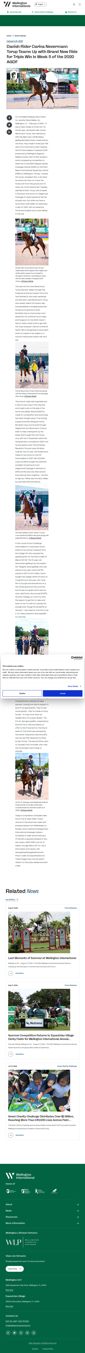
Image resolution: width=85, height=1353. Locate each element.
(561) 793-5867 (23, 1321)
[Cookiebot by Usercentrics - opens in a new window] (72, 658)
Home (9, 36)
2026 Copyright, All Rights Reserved (42, 1343)
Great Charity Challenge (67, 1066)
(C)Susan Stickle (27, 281)
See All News (10, 899)
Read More (20, 973)
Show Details (73, 686)
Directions (9, 1290)
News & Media (20, 36)
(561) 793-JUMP (11, 1321)
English (40, 4)
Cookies (35, 1349)
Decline (22, 693)
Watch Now (12, 1269)
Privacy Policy (47, 1349)
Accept (62, 693)
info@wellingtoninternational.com (18, 1325)
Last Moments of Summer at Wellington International (42, 958)
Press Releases (71, 908)
